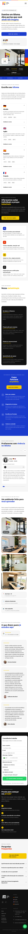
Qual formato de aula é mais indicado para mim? (14, 864)
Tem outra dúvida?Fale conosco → (14, 855)
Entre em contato (13, 34)
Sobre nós (3, 913)
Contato (3, 915)
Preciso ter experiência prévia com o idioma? (14, 868)
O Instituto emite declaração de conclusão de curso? (14, 876)
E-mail (4, 750)
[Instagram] (2, 902)
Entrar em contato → (14, 387)
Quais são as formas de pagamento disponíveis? (14, 882)
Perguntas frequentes (3, 919)
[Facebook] (6, 902)
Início (2, 911)
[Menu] (26, 3)
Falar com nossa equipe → (10, 218)
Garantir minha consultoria (15, 778)
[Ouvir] (5, 467)
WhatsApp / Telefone (7, 755)
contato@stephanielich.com (21, 919)
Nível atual (5, 767)
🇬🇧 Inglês (15, 899)
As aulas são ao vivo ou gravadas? (14, 872)
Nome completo (6, 745)
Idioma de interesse (7, 762)
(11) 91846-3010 (18, 916)
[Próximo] (25, 450)
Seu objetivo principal (8, 772)
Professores (4, 922)
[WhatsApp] (25, 926)
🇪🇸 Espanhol (16, 904)
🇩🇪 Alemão (15, 897)
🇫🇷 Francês (15, 901)
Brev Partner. (15, 929)
